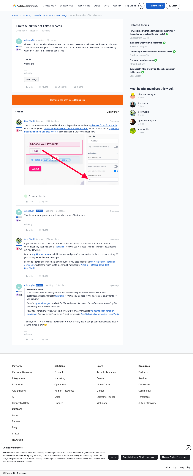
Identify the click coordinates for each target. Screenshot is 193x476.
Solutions (59, 366)
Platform (17, 366)
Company (17, 409)
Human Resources (64, 390)
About (15, 415)
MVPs (106, 5)
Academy (117, 5)
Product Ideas (83, 5)
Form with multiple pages (142, 60)
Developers (144, 384)
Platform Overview (22, 372)
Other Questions (137, 63)
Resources (144, 366)
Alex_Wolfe (143, 129)
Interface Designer (138, 46)
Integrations (18, 378)
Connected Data (21, 403)
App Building (19, 390)
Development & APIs (139, 37)
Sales (57, 396)
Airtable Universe (147, 403)
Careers (16, 421)
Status (15, 433)
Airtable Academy (106, 372)
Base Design (61, 15)
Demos (100, 390)
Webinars (102, 403)
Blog (14, 427)
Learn (100, 366)
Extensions (18, 384)
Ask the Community (43, 15)
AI (13, 396)
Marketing (59, 378)
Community (26, 15)
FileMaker (59, 246)
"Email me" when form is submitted (146, 42)
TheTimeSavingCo (146, 94)
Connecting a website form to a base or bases (151, 51)
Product (58, 372)
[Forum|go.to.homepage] (25, 6)
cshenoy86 (29, 40)
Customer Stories (106, 396)
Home (15, 15)
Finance (58, 403)
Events (96, 5)
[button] (155, 6)
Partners (142, 372)
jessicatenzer (144, 103)
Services (142, 378)
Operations (60, 384)
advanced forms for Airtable (103, 125)
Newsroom (18, 439)
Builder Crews (66, 5)
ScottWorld (29, 121)
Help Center (130, 5)
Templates (144, 396)
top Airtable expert (41, 254)
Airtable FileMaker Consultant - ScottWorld (100, 314)
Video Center (103, 384)
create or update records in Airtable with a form (66, 128)
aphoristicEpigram (147, 120)
